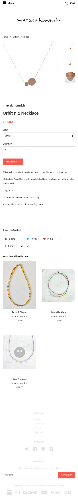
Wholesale (39, 432)
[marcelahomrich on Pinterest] (43, 450)
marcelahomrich (38, 486)
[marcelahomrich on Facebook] (35, 450)
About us (39, 424)
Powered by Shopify (55, 486)
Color (5, 130)
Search (39, 420)
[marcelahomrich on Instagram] (51, 450)
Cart (72, 3)
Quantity (7, 144)
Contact (39, 428)
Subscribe (66, 475)
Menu (10, 3)
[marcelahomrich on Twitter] (27, 450)
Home (5, 37)
